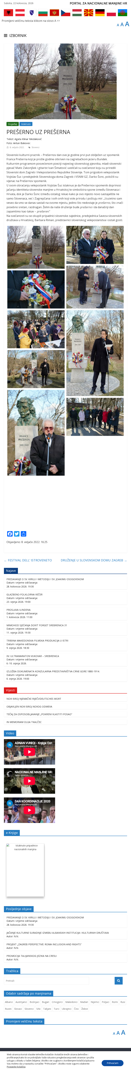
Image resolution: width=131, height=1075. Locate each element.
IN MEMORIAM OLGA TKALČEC (24, 722)
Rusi (122, 1002)
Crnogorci (57, 1002)
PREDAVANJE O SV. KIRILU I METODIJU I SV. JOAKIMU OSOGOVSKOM (45, 579)
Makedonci (71, 1002)
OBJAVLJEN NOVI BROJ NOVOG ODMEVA (29, 706)
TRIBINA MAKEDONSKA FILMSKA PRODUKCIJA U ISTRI (37, 640)
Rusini (8, 1008)
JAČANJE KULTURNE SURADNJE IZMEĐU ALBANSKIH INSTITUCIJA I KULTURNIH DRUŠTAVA (57, 932)
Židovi (84, 1008)
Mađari (84, 1002)
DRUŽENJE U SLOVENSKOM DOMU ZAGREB (94, 560)
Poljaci (105, 1002)
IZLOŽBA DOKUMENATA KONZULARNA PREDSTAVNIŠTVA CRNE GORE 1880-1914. (53, 671)
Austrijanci (21, 1002)
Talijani (47, 1008)
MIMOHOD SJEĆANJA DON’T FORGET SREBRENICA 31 (36, 625)
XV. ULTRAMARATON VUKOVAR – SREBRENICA (33, 656)
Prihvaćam (112, 1063)
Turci (56, 1008)
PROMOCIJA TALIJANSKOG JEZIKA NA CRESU (31, 955)
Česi (76, 1008)
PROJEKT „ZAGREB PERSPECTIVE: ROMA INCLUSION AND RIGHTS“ (44, 944)
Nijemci (95, 1002)
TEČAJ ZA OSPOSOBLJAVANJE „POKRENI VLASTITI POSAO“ (39, 714)
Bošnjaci (34, 1002)
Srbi (38, 1008)
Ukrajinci (66, 1008)
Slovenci (35, 147)
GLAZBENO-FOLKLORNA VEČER (24, 594)
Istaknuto (26, 124)
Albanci (9, 1002)
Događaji (12, 124)
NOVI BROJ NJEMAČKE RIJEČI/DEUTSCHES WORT (33, 698)
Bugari (45, 1002)
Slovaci (18, 1008)
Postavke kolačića (16, 1066)
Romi (115, 1002)
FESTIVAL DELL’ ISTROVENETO (28, 560)
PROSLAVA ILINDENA (18, 609)
